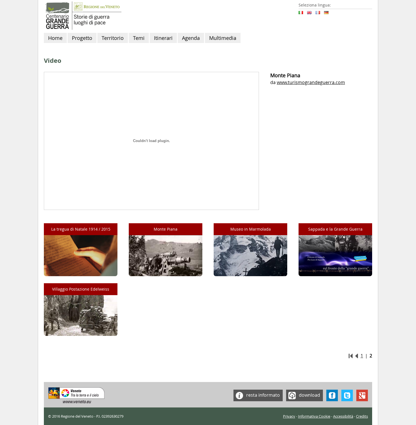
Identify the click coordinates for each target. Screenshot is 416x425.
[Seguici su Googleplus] (362, 395)
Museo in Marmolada (250, 229)
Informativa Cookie (314, 416)
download (309, 395)
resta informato (262, 395)
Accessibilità (343, 416)
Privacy (289, 416)
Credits (362, 416)
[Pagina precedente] (357, 356)
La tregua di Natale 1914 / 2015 (80, 229)
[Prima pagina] (351, 356)
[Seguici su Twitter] (347, 395)
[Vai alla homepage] (82, 15)
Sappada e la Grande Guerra (335, 229)
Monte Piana (165, 229)
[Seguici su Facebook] (332, 395)
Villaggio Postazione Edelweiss (80, 289)
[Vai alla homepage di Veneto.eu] (76, 395)
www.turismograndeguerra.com (311, 82)
